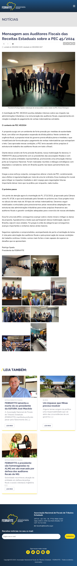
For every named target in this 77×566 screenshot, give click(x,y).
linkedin (73, 43)
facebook (67, 43)
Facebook (28, 552)
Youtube (38, 552)
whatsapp (64, 43)
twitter (70, 43)
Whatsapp (48, 552)
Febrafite (13, 6)
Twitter (33, 552)
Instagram (43, 552)
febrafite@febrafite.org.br (44, 526)
